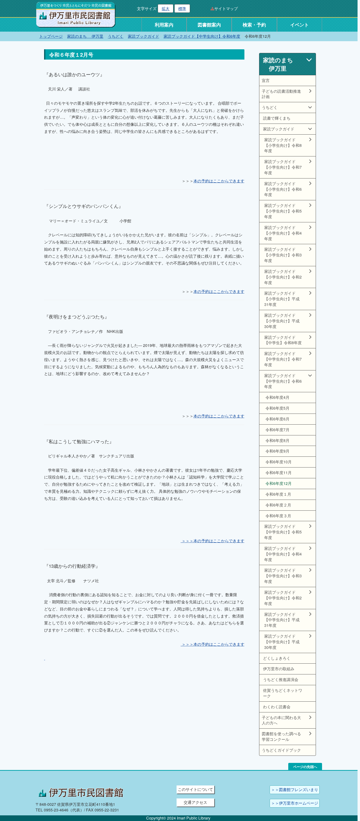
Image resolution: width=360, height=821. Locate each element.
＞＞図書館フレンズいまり (294, 789)
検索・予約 (254, 24)
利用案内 (164, 24)
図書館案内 (209, 24)
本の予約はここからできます (218, 181)
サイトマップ (226, 8)
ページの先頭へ (305, 766)
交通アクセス (195, 802)
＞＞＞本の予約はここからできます (212, 540)
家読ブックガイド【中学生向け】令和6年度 (202, 36)
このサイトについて (195, 789)
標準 (182, 8)
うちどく (115, 36)
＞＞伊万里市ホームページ (294, 803)
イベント (299, 24)
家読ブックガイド (143, 36)
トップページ (51, 36)
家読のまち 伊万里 (85, 36)
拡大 (165, 8)
